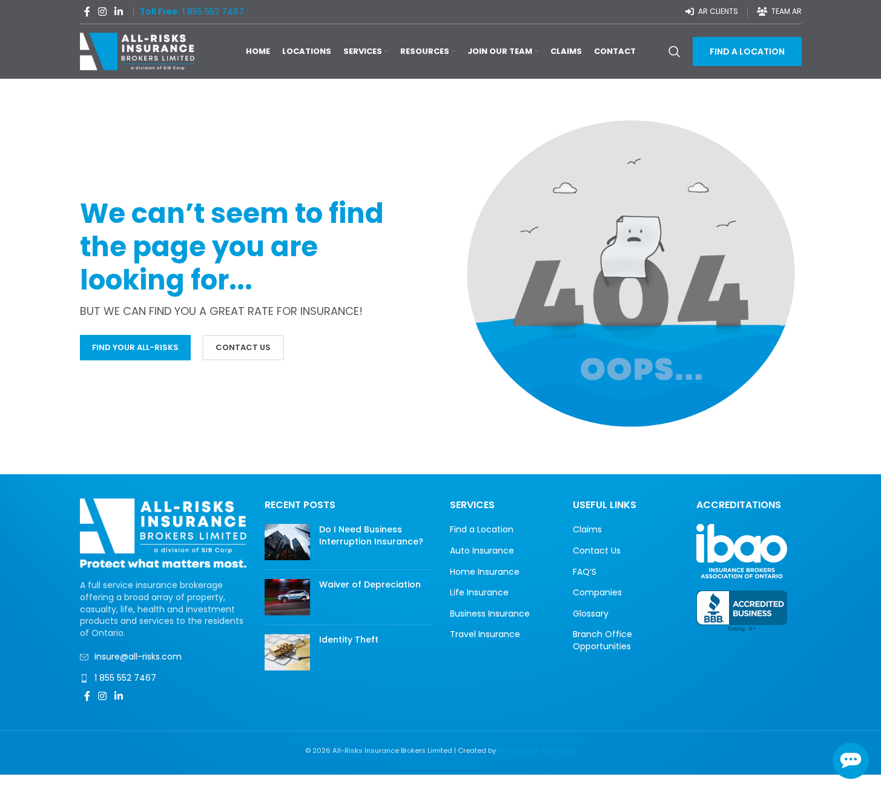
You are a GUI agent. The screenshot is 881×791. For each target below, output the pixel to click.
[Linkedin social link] (119, 11)
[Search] (674, 51)
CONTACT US (243, 347)
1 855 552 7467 (125, 678)
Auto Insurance (482, 551)
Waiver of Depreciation (370, 584)
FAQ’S (584, 572)
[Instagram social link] (102, 11)
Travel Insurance (485, 634)
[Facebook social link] (87, 11)
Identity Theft (348, 640)
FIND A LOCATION (747, 51)
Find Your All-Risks (135, 347)
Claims (587, 529)
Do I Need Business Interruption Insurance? (371, 535)
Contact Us (597, 551)
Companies (597, 592)
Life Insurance (479, 592)
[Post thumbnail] (287, 542)
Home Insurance (485, 572)
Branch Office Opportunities (602, 640)
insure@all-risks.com (138, 656)
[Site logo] (137, 51)
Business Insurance (490, 614)
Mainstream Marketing (537, 750)
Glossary (591, 614)
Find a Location (481, 529)
